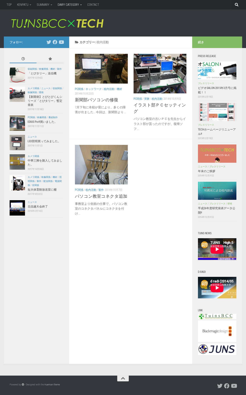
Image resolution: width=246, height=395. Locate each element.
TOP (9, 5)
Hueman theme (52, 384)
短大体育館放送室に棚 (42, 189)
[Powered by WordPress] (23, 384)
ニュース (46, 88)
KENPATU (22, 5)
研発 (230, 203)
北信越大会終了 (38, 206)
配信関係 (48, 181)
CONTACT (93, 5)
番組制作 (53, 117)
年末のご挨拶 (206, 171)
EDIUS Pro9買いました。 (42, 122)
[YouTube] (61, 42)
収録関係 (32, 69)
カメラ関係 (33, 88)
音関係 (35, 185)
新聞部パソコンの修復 (96, 99)
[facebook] (55, 42)
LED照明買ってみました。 (44, 141)
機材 (119, 88)
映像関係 (43, 69)
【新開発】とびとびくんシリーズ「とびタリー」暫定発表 (45, 101)
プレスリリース (206, 83)
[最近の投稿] (23, 59)
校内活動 (109, 88)
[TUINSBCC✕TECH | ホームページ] (57, 23)
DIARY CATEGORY (68, 5)
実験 (147, 98)
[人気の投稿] (50, 59)
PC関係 (79, 88)
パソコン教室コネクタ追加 (101, 196)
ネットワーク (94, 88)
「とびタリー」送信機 (42, 73)
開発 (41, 92)
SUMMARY (43, 5)
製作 (101, 189)
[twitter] (49, 42)
